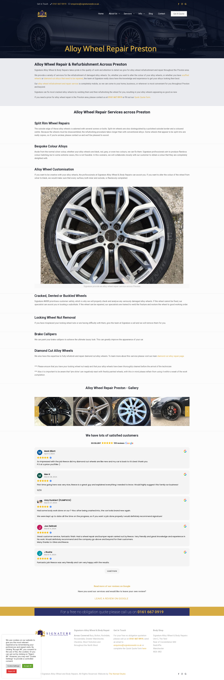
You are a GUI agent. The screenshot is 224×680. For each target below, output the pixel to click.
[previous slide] (36, 411)
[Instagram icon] (182, 4)
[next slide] (187, 411)
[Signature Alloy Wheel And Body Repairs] (42, 14)
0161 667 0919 (59, 4)
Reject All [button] (11, 671)
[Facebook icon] (178, 4)
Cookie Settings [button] (13, 666)
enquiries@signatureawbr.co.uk (85, 4)
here (144, 648)
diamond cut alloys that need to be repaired (63, 78)
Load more (112, 571)
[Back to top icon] (209, 673)
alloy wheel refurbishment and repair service (58, 83)
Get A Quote (178, 14)
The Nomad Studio (117, 674)
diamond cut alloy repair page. (170, 356)
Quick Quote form (142, 97)
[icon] (185, 4)
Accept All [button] (28, 666)
